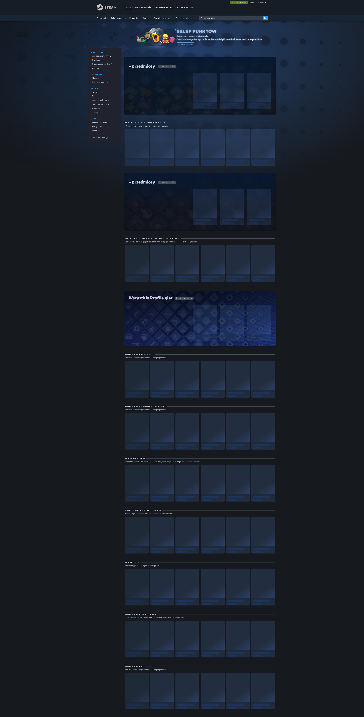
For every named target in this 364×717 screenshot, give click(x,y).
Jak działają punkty (185, 45)
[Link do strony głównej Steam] (107, 10)
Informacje (161, 7)
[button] (103, 18)
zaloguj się (253, 3)
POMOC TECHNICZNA (182, 7)
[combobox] (231, 18)
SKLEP (129, 7)
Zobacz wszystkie (167, 66)
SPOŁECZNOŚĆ (143, 7)
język (262, 3)
